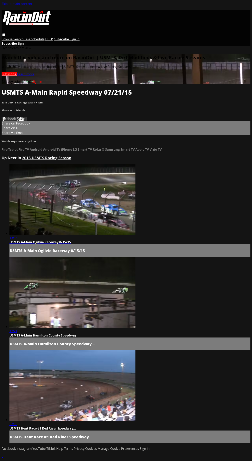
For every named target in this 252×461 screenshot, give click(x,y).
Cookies (91, 448)
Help (60, 448)
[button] (3, 34)
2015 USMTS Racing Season (19, 102)
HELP (49, 39)
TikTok (51, 448)
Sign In (22, 43)
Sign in (75, 39)
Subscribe (9, 74)
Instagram (24, 448)
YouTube (39, 448)
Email (23, 119)
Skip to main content (17, 4)
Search (18, 39)
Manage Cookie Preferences (119, 448)
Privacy (79, 448)
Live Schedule (34, 39)
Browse (7, 39)
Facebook (9, 119)
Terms (69, 448)
